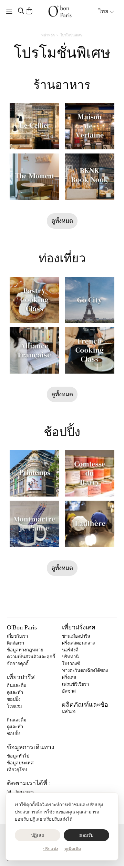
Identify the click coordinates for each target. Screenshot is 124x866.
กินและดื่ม (17, 685)
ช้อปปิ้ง (62, 432)
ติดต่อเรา (15, 643)
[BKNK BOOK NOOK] (89, 176)
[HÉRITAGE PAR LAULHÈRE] (89, 524)
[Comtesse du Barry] (89, 473)
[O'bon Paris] (60, 11)
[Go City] (89, 300)
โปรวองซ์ (71, 663)
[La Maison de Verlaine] (89, 126)
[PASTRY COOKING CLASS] (34, 300)
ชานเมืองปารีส (76, 636)
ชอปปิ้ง (13, 699)
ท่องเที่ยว (62, 258)
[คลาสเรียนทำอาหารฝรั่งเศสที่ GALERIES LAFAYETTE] (89, 350)
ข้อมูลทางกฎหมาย (25, 649)
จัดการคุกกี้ (18, 663)
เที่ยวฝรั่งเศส (78, 627)
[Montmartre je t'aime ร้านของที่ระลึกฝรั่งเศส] (34, 524)
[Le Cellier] (34, 126)
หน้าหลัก (48, 35)
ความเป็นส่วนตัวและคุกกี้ (31, 656)
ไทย (104, 11)
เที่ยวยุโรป (17, 769)
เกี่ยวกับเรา (17, 636)
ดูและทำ (15, 692)
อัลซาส (69, 691)
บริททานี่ (70, 656)
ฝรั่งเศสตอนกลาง (78, 643)
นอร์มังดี (70, 649)
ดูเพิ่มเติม (72, 848)
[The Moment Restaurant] (34, 176)
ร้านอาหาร (62, 85)
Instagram (25, 792)
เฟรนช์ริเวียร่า (75, 684)
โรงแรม (14, 706)
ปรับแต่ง (50, 848)
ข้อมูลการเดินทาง (30, 747)
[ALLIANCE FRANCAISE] (34, 350)
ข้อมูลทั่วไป (18, 756)
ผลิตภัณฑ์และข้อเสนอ (85, 708)
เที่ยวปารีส (21, 677)
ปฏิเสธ (37, 835)
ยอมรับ (86, 835)
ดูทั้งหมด (62, 221)
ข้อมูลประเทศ (20, 762)
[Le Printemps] (34, 473)
